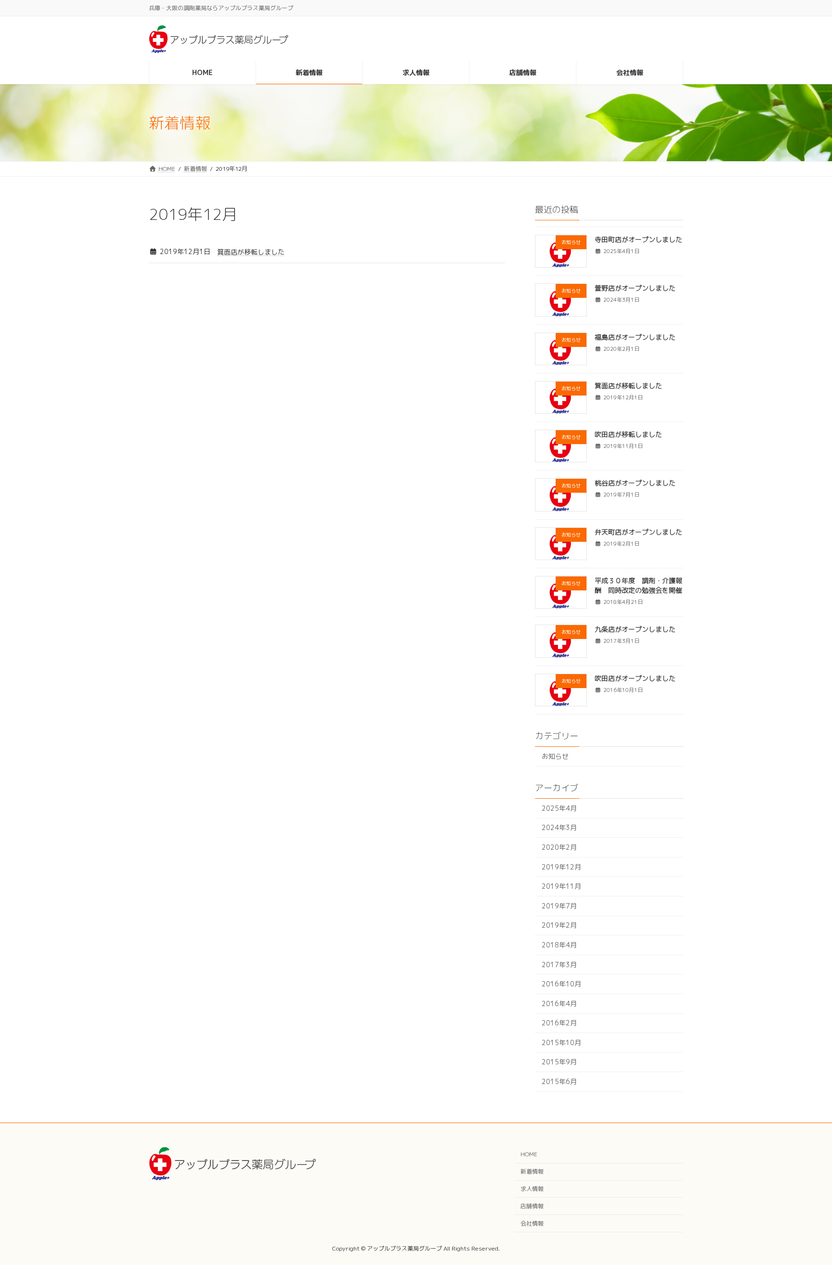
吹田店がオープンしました (635, 678)
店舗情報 (532, 1206)
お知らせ (555, 756)
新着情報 (532, 1171)
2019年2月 (559, 925)
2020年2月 (559, 847)
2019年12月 (561, 866)
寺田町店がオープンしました (638, 239)
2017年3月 (559, 964)
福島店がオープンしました (635, 337)
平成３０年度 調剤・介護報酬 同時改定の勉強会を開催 (638, 585)
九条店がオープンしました (635, 629)
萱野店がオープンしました (635, 288)
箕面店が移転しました (251, 251)
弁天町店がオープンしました (638, 532)
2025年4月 (559, 808)
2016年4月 (559, 1003)
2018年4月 (559, 944)
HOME (528, 1154)
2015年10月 (561, 1042)
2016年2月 (559, 1022)
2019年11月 (561, 886)
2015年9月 (559, 1061)
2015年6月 (559, 1081)
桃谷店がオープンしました (635, 482)
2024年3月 (559, 827)
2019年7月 (559, 905)
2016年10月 (561, 983)
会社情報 (532, 1223)
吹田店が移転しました (628, 434)
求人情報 (532, 1189)
